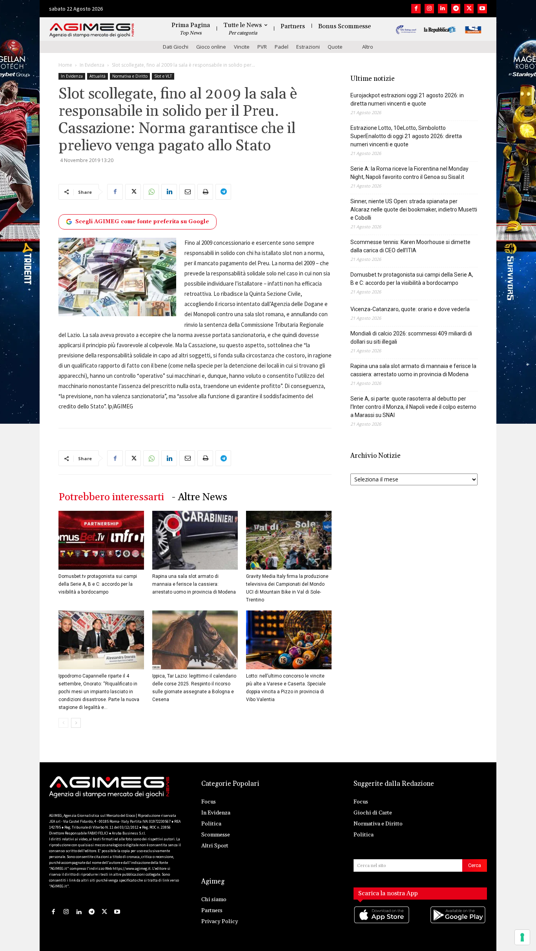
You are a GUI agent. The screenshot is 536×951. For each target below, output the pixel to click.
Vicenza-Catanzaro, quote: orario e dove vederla (410, 309)
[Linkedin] (442, 8)
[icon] (382, 922)
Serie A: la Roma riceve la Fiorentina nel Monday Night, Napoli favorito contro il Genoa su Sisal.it (409, 173)
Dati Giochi (175, 46)
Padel (281, 46)
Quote (335, 46)
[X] (469, 8)
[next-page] (76, 723)
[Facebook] (416, 8)
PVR (262, 46)
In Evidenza (92, 65)
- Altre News (199, 497)
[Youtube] (482, 8)
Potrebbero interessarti (111, 497)
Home (65, 65)
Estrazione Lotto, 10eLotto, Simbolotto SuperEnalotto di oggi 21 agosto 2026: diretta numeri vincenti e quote (406, 136)
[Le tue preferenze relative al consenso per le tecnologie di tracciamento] (522, 937)
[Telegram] (456, 8)
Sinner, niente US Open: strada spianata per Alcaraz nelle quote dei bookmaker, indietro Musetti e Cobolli (413, 209)
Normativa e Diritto (130, 76)
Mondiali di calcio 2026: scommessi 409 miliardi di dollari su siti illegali (411, 337)
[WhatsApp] (151, 192)
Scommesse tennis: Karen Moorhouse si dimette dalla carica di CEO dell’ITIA (410, 246)
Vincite (242, 46)
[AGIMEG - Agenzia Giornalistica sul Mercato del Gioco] (92, 30)
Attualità (97, 76)
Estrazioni (308, 46)
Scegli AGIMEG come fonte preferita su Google (142, 221)
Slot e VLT (163, 76)
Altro (367, 46)
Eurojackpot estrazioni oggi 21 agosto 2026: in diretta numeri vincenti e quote (407, 99)
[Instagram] (429, 8)
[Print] (205, 192)
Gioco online (211, 46)
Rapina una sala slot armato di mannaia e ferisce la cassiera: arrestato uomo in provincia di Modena (194, 584)
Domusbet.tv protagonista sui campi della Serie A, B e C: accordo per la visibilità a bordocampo (97, 584)
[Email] (187, 192)
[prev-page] (63, 723)
